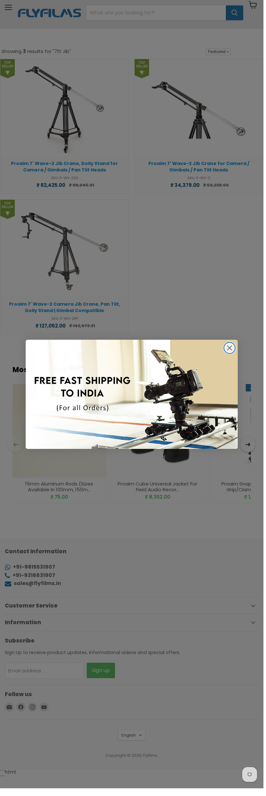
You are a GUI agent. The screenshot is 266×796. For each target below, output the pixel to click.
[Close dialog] (229, 348)
